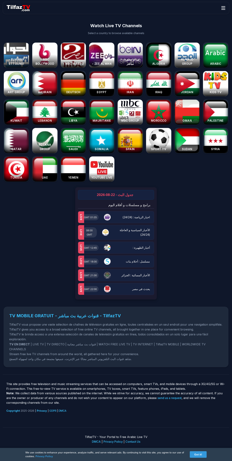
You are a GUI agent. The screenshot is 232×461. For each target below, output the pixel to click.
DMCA (62, 410)
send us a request (170, 398)
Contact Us (132, 441)
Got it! (198, 454)
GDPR (52, 410)
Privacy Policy (113, 441)
